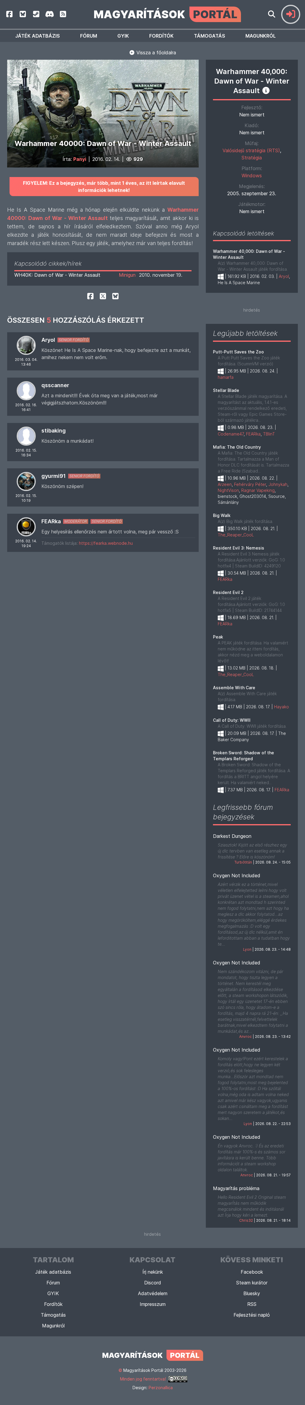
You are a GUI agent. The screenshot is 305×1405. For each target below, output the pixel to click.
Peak (218, 636)
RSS (251, 1304)
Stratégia (252, 158)
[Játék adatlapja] (266, 90)
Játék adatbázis (37, 36)
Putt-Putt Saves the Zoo (238, 351)
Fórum (88, 36)
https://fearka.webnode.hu (106, 543)
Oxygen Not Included (236, 875)
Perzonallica (161, 1387)
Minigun (127, 275)
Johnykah (277, 484)
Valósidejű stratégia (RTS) (251, 150)
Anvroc (245, 1036)
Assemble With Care (234, 687)
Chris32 (246, 1220)
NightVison (228, 490)
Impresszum (153, 1304)
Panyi (79, 159)
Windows (252, 175)
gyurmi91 (53, 476)
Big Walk (222, 515)
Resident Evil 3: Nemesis (238, 547)
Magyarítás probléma (236, 1188)
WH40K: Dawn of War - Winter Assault (57, 275)
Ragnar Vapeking (258, 490)
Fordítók (161, 36)
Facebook (252, 1272)
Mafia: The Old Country (237, 447)
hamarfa (226, 377)
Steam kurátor (251, 1283)
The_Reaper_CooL (236, 534)
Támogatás (209, 36)
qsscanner (55, 385)
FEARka (51, 521)
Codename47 (231, 433)
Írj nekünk (152, 1272)
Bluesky (251, 1293)
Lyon (247, 949)
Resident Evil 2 (228, 592)
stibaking (53, 430)
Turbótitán (243, 862)
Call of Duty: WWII (231, 720)
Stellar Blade (226, 390)
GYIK (123, 36)
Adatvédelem (152, 1293)
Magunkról (260, 36)
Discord (152, 1283)
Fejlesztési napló (252, 1315)
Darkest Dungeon (232, 836)
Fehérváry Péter (250, 484)
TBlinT (269, 433)
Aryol (48, 340)
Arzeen (225, 484)
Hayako (281, 706)
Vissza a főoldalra (155, 53)
